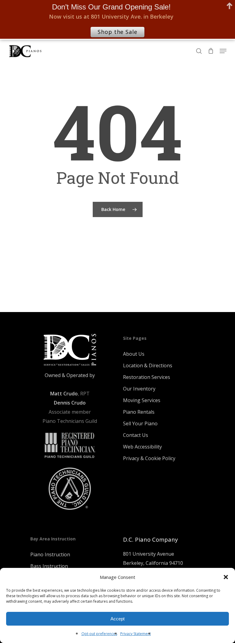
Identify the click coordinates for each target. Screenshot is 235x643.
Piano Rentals (139, 412)
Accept (117, 618)
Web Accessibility (142, 446)
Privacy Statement (135, 633)
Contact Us (135, 435)
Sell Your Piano (140, 423)
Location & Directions (147, 365)
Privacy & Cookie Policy (149, 458)
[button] (226, 577)
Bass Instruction (49, 566)
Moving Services (141, 400)
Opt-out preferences (99, 633)
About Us (133, 354)
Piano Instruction (50, 554)
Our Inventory (139, 388)
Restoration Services (146, 377)
